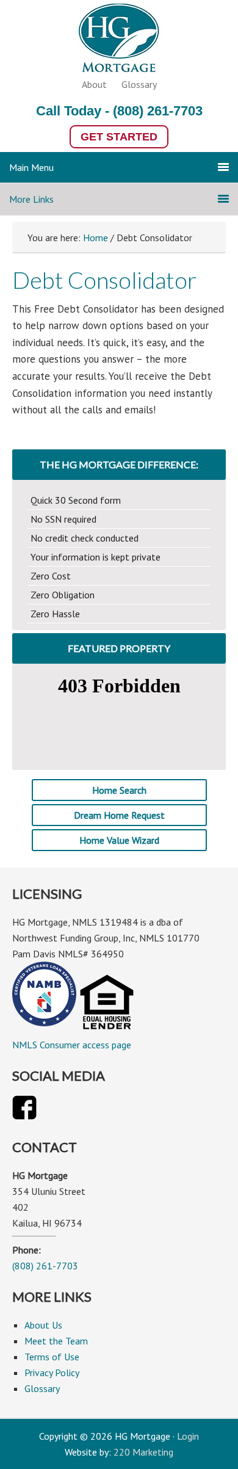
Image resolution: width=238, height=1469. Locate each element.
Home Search (119, 790)
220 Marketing (143, 1452)
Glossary (139, 84)
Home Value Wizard (119, 840)
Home (95, 237)
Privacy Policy (51, 1372)
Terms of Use (51, 1357)
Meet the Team (56, 1341)
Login (188, 1436)
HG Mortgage (119, 40)
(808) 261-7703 (158, 110)
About (94, 84)
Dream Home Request (119, 815)
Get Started (119, 137)
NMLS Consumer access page (71, 1045)
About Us (43, 1325)
